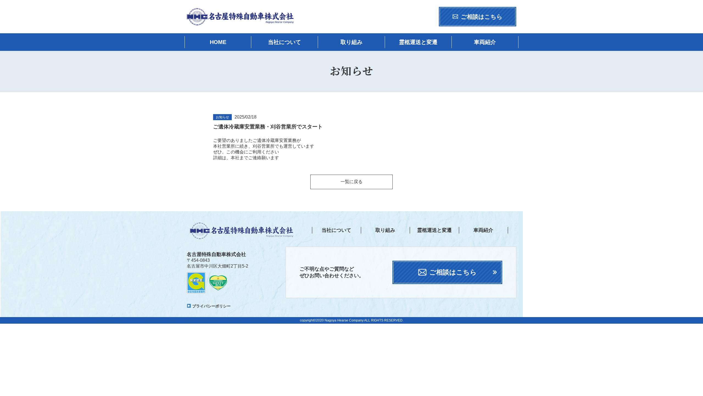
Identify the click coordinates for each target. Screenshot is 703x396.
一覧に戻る (351, 181)
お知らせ (222, 117)
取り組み (351, 42)
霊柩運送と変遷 (418, 42)
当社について (284, 42)
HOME (218, 42)
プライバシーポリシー (211, 306)
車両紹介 (485, 42)
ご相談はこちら (482, 16)
